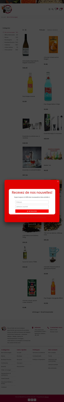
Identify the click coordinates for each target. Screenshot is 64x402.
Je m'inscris (32, 211)
